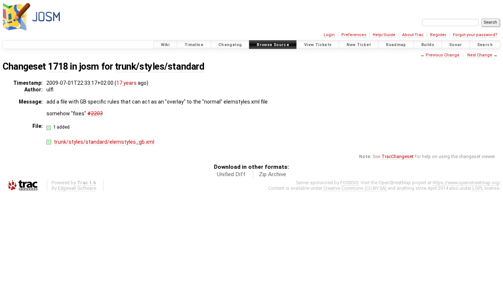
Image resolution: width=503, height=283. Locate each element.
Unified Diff (231, 174)
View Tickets (318, 44)
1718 (58, 66)
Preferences (353, 34)
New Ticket (359, 44)
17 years (126, 83)
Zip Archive (272, 174)
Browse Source (273, 44)
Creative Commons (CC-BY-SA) (355, 188)
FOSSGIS (349, 182)
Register (438, 34)
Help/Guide (384, 34)
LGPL (477, 188)
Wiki (165, 44)
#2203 (95, 113)
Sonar (455, 44)
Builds (427, 44)
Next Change (479, 55)
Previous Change (443, 55)
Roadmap (396, 44)
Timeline (193, 44)
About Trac (413, 34)
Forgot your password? (475, 34)
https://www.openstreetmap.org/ (466, 182)
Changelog (230, 44)
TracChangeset (397, 156)
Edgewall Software (77, 188)
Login (329, 34)
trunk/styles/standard (159, 66)
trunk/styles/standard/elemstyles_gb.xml (104, 142)
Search (485, 44)
